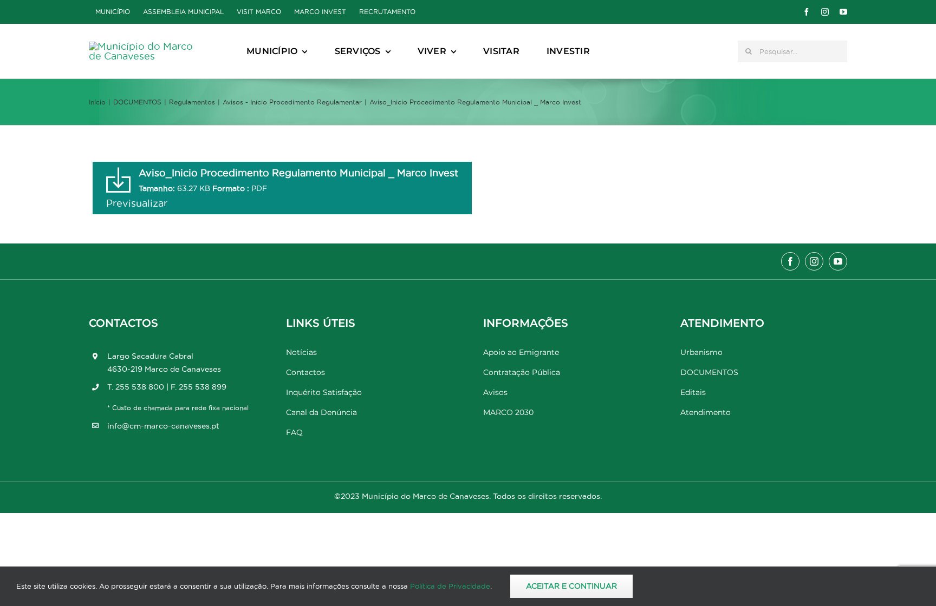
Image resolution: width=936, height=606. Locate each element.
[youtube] (843, 12)
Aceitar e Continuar (571, 586)
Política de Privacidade (450, 586)
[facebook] (806, 12)
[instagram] (825, 12)
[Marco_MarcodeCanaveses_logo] (143, 46)
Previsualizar (136, 203)
